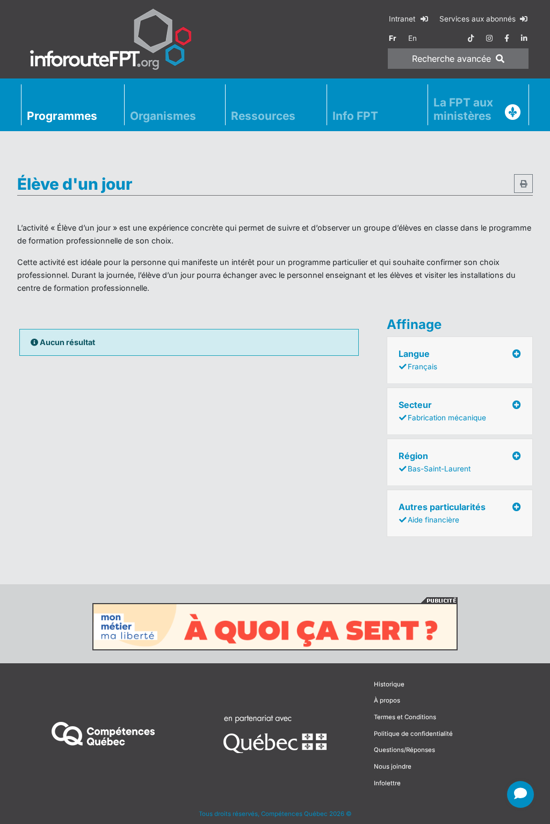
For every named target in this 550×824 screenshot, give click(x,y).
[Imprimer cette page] (523, 183)
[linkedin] (524, 38)
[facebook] (507, 38)
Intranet (403, 19)
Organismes (163, 116)
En (412, 38)
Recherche (451, 58)
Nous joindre (392, 766)
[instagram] (489, 38)
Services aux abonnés (478, 19)
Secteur (442, 410)
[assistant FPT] (520, 794)
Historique (389, 684)
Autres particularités (442, 512)
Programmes (62, 116)
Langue (418, 359)
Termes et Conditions (405, 717)
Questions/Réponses (404, 750)
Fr (392, 38)
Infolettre (387, 783)
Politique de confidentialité (413, 733)
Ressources (263, 116)
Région (435, 461)
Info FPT (355, 116)
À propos (387, 700)
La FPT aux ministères (463, 109)
